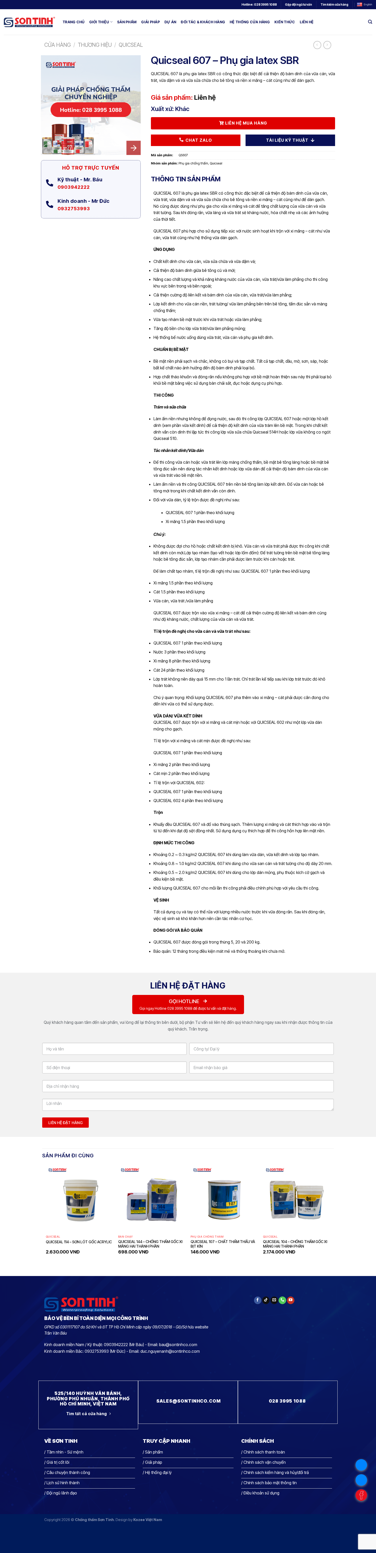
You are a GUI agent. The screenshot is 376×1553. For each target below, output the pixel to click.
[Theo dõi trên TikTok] (266, 1300)
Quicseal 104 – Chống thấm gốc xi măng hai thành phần (295, 1244)
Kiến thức (284, 22)
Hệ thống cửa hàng (250, 22)
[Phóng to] (48, 149)
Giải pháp (150, 22)
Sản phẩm (127, 22)
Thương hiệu (95, 45)
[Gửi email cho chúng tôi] (274, 1300)
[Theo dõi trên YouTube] (290, 1300)
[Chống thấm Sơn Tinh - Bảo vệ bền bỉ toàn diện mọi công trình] (29, 22)
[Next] (330, 1214)
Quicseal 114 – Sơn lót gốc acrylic (79, 1242)
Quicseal (131, 45)
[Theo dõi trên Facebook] (257, 1300)
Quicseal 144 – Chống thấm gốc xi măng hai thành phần (150, 1244)
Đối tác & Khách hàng (203, 22)
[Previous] (46, 1214)
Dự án (170, 22)
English (368, 4)
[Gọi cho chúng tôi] (282, 1300)
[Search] (370, 22)
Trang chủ (74, 22)
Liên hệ (307, 22)
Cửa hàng (57, 45)
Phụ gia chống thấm (193, 163)
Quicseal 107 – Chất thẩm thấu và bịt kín (223, 1244)
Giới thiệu (99, 22)
